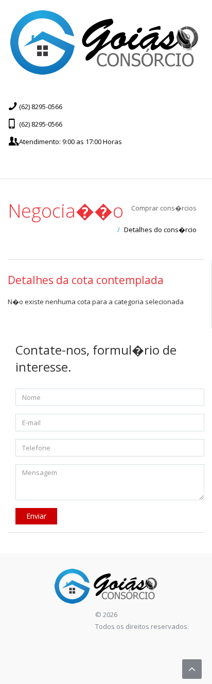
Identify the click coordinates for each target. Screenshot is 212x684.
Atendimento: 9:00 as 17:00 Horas (70, 141)
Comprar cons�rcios (164, 208)
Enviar (36, 516)
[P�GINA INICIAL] (104, 42)
